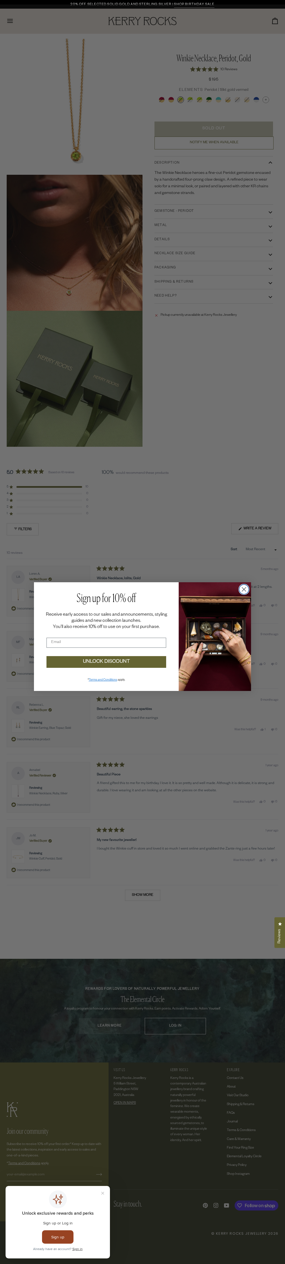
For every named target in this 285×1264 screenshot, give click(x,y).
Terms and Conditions (103, 680)
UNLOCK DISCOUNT (106, 662)
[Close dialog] (244, 589)
